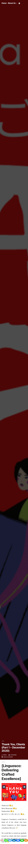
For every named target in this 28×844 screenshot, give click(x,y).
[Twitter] (10, 840)
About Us (12, 3)
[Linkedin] (14, 840)
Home (4, 3)
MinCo (5, 755)
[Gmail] (2, 840)
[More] (19, 3)
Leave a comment (8, 757)
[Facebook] (18, 840)
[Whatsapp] (6, 840)
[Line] (22, 840)
